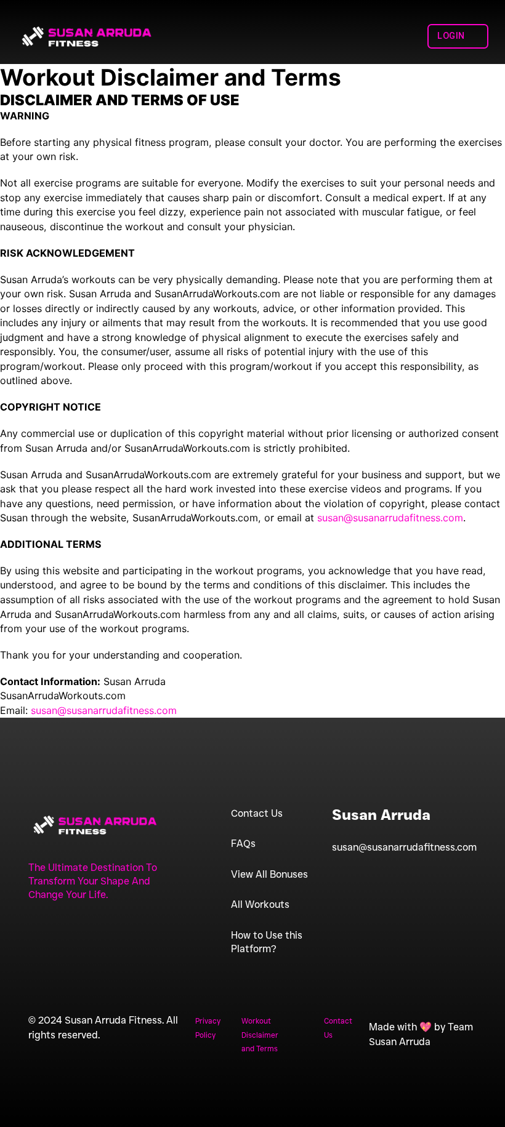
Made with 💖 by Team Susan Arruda (421, 1034)
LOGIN (451, 36)
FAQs (243, 843)
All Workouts (260, 904)
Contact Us (257, 813)
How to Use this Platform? (266, 942)
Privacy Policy (207, 1027)
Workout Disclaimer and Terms (259, 1034)
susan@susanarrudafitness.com (404, 847)
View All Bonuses (269, 874)
